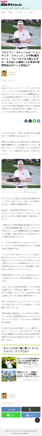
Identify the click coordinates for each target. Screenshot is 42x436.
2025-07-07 (13, 72)
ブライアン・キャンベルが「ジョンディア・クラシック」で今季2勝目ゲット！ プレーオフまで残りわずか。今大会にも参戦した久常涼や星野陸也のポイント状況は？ (21, 59)
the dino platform (23, 433)
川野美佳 (12, 74)
